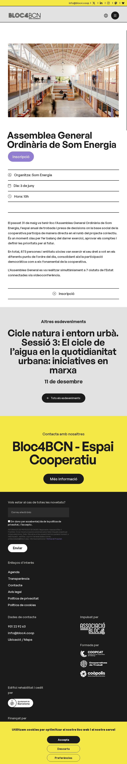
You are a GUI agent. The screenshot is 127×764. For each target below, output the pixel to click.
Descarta (63, 748)
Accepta (63, 739)
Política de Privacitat (54, 539)
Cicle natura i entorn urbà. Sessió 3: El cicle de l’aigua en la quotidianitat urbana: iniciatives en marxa (63, 351)
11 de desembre (63, 381)
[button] (21, 185)
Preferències (63, 758)
